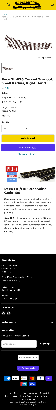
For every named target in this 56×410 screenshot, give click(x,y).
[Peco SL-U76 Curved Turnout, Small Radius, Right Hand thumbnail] (8, 68)
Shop (16, 393)
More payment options (28, 154)
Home (4, 14)
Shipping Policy (41, 396)
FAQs (24, 393)
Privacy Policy (11, 396)
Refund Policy (26, 396)
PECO (7, 88)
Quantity (5, 122)
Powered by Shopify (28, 405)
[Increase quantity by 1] (26, 128)
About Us (33, 393)
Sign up (45, 343)
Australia (26, 357)
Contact (43, 393)
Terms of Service (28, 399)
